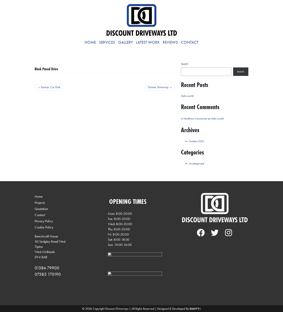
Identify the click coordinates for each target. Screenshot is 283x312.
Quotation (41, 209)
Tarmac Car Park (50, 87)
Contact (189, 42)
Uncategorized (196, 163)
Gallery (125, 42)
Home (90, 42)
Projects (40, 202)
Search (184, 64)
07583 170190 (48, 274)
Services (107, 42)
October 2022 (196, 141)
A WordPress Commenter (194, 118)
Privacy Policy (44, 221)
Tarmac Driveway (158, 87)
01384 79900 (47, 268)
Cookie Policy (44, 227)
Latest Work (148, 42)
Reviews (170, 42)
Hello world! (187, 96)
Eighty (195, 308)
